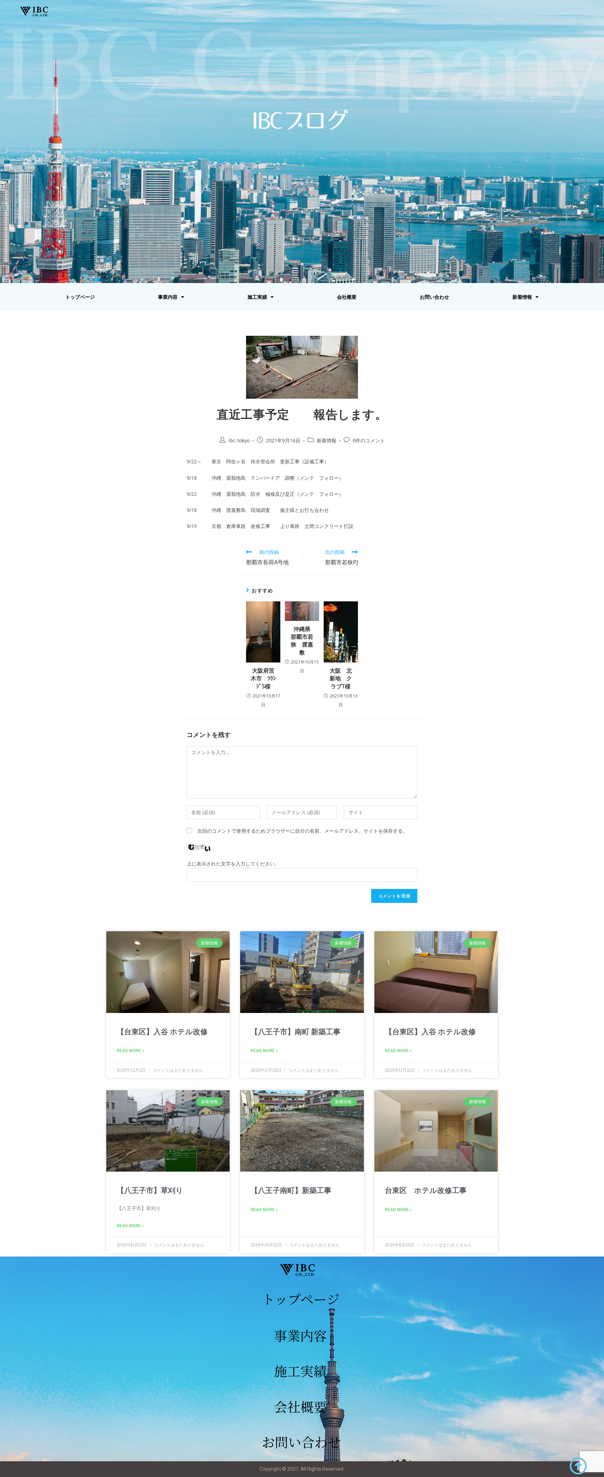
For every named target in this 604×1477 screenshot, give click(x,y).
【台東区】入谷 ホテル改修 (162, 1032)
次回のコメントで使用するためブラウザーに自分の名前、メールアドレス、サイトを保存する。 (302, 830)
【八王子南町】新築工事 (291, 1190)
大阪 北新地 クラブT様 (341, 678)
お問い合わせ (434, 297)
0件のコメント (369, 440)
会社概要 (347, 297)
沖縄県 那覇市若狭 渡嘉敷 (303, 640)
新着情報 (522, 297)
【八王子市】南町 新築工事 (295, 1032)
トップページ (80, 297)
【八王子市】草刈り (150, 1190)
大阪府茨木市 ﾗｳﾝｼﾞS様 (263, 678)
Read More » (130, 1050)
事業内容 (168, 297)
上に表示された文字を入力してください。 (233, 863)
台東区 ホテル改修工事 (426, 1190)
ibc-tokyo (239, 440)
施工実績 (257, 297)
